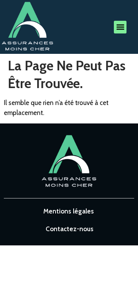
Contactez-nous (70, 229)
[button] (120, 27)
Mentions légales (68, 211)
